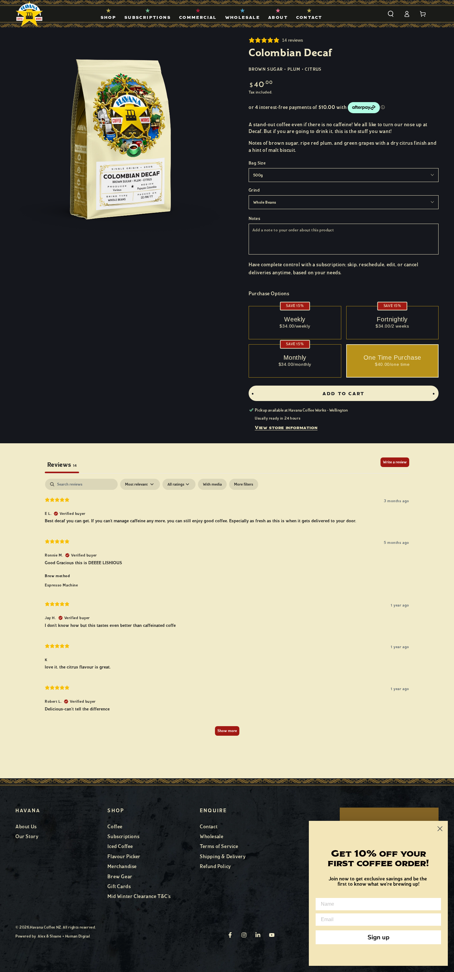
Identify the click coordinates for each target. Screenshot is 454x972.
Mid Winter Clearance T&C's (139, 896)
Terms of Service (219, 846)
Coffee (115, 826)
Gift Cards (119, 886)
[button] (391, 14)
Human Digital (77, 936)
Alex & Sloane (49, 936)
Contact (208, 826)
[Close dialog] (440, 828)
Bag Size (257, 163)
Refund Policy (215, 866)
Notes (254, 218)
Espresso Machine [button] (61, 585)
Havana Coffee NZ (45, 927)
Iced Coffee (120, 846)
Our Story (26, 836)
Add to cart (343, 394)
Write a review (395, 462)
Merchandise (122, 866)
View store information (286, 427)
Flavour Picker (123, 856)
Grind (254, 190)
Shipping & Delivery (223, 856)
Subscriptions (123, 836)
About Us (26, 826)
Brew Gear (119, 876)
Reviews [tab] (62, 464)
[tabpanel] (227, 610)
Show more (227, 731)
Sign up (378, 937)
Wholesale (211, 836)
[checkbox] (212, 484)
